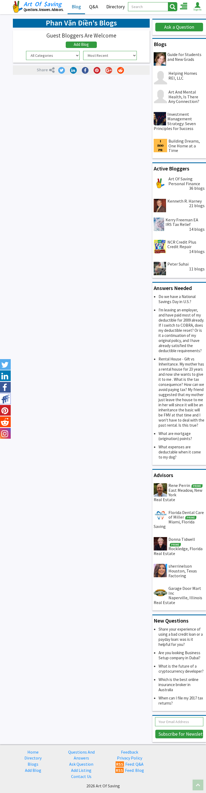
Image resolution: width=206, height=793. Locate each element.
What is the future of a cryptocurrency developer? (181, 669)
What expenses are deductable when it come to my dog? (180, 452)
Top (198, 785)
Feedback (129, 752)
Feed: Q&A (130, 764)
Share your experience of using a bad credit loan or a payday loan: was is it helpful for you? (181, 637)
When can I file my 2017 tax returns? (181, 700)
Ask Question (81, 764)
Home (33, 752)
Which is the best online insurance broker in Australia (178, 684)
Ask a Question (179, 27)
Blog (76, 6)
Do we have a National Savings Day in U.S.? (177, 299)
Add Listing (81, 770)
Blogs (33, 764)
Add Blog (81, 44)
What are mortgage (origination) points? (175, 436)
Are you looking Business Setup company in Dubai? (179, 655)
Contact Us (81, 776)
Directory (115, 6)
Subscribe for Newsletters (181, 734)
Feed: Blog (130, 770)
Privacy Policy (129, 758)
